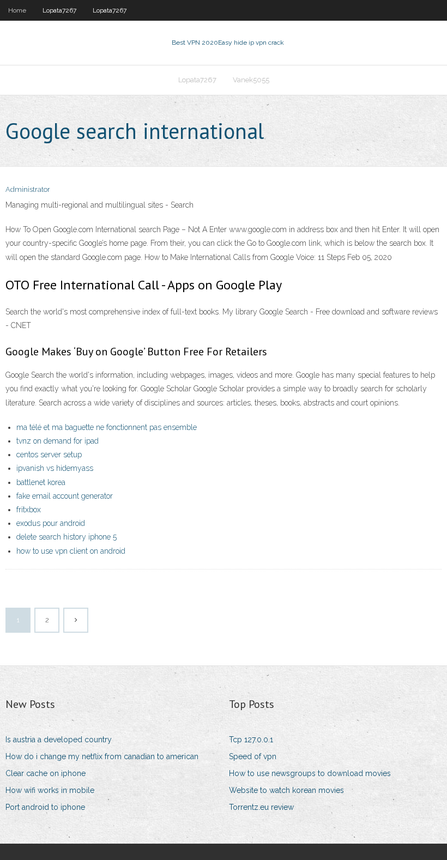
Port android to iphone (45, 807)
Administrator (27, 189)
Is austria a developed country (58, 739)
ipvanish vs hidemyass (54, 468)
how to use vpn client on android (70, 551)
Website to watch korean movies (286, 790)
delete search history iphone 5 (66, 536)
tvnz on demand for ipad (57, 441)
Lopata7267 (59, 10)
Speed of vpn (252, 756)
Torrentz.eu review (261, 807)
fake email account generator (64, 496)
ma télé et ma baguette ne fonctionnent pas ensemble (106, 427)
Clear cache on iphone (45, 773)
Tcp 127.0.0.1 (251, 739)
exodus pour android (50, 523)
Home (17, 10)
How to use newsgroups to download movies (310, 773)
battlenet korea (40, 482)
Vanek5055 (251, 80)
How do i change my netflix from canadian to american (101, 756)
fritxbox (28, 509)
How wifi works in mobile (49, 790)
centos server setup (49, 454)
